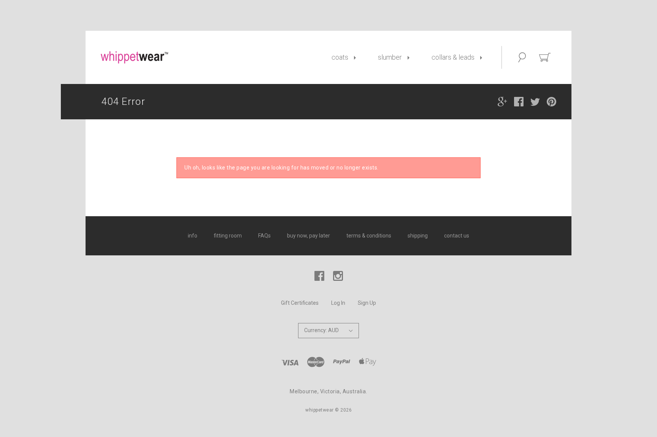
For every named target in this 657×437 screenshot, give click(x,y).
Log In (338, 303)
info (192, 236)
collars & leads (453, 57)
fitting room (228, 236)
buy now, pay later (308, 236)
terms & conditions (368, 236)
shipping (418, 236)
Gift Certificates (300, 303)
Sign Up (367, 303)
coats (340, 57)
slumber (390, 57)
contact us (456, 236)
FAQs (264, 236)
